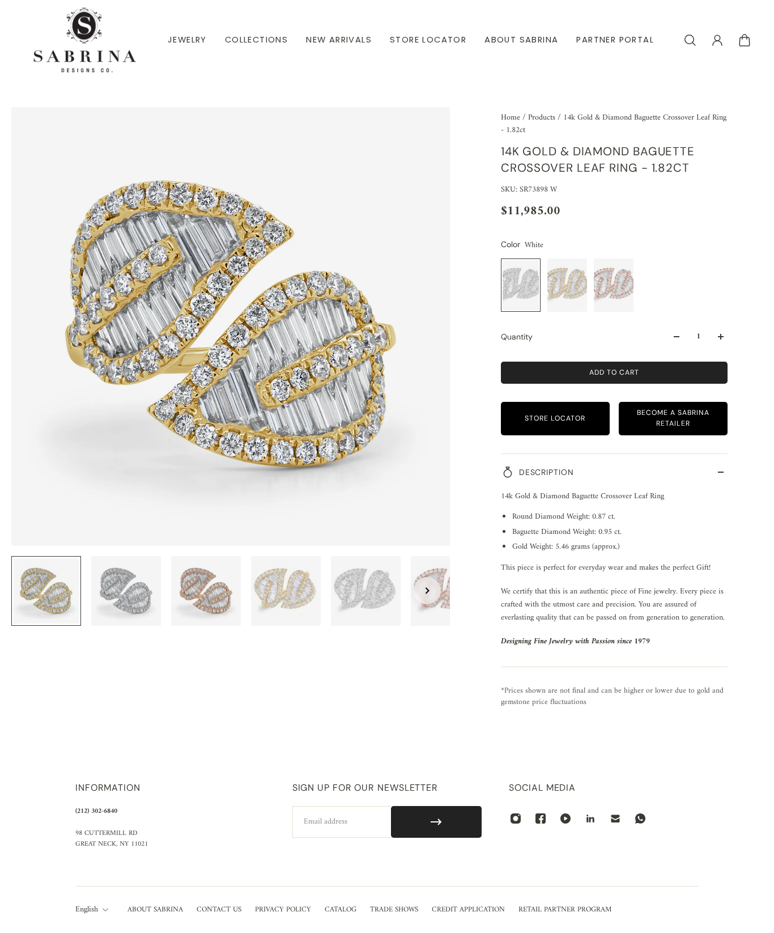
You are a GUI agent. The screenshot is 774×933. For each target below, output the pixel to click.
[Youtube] (565, 818)
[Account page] (717, 40)
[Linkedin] (590, 818)
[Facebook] (540, 818)
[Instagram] (515, 818)
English (86, 910)
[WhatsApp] (640, 818)
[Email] (615, 818)
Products (543, 118)
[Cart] (744, 40)
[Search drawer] (690, 40)
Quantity (517, 337)
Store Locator (555, 418)
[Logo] (85, 40)
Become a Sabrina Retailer (673, 418)
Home (511, 118)
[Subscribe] (436, 822)
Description (546, 472)
